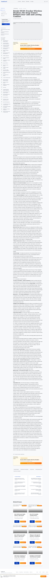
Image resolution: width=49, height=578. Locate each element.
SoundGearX (4, 1)
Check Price (23, 521)
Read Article (17, 521)
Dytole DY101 (32, 469)
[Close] (47, 576)
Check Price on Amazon (31, 48)
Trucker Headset (16, 469)
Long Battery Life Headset (24, 469)
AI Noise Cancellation (39, 469)
